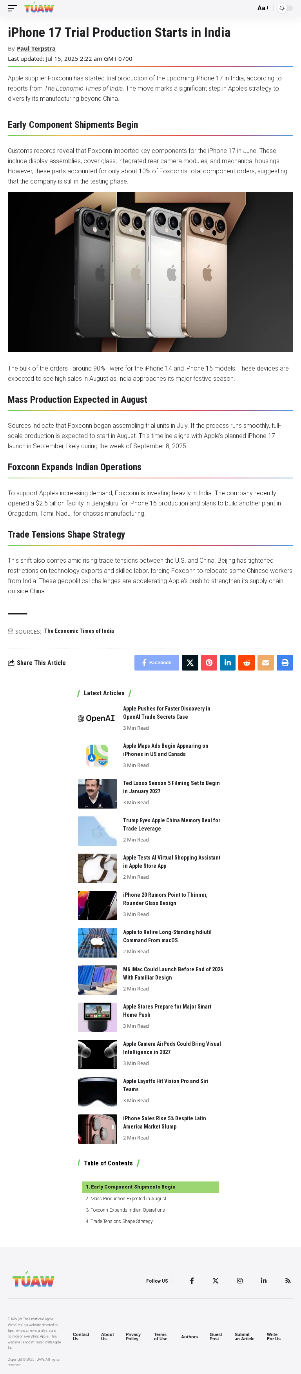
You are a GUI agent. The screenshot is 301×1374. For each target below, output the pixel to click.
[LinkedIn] (263, 1281)
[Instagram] (240, 1281)
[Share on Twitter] (190, 663)
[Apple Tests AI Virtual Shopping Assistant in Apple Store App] (97, 868)
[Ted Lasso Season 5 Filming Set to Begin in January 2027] (97, 794)
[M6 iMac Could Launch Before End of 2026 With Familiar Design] (97, 980)
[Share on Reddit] (246, 663)
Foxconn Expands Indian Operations (128, 1210)
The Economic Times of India (79, 631)
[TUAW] (39, 8)
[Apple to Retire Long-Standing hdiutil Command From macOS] (97, 943)
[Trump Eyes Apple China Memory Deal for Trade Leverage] (97, 831)
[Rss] (288, 1281)
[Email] (265, 663)
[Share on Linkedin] (228, 663)
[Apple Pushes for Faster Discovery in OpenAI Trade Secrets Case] (97, 719)
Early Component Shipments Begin (133, 1187)
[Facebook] (192, 1281)
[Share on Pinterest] (209, 663)
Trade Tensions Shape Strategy (122, 1221)
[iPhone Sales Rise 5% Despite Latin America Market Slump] (97, 1129)
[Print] (285, 663)
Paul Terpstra (36, 48)
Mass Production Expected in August (129, 1198)
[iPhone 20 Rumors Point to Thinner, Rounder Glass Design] (97, 905)
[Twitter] (215, 1281)
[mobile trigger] (14, 8)
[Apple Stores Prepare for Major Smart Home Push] (97, 1017)
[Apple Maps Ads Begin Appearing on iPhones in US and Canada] (97, 756)
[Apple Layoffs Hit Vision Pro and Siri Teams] (97, 1092)
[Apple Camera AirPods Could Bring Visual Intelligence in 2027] (97, 1054)
